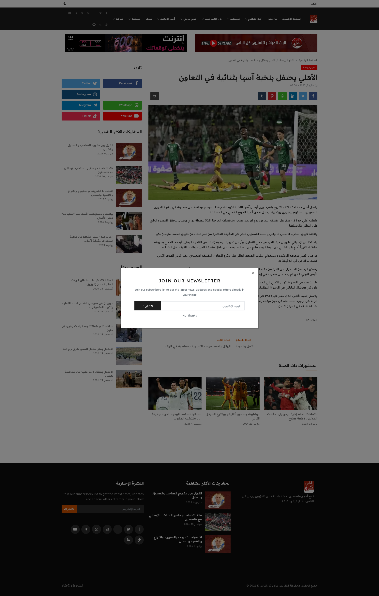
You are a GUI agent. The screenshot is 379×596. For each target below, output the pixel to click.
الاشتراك (148, 306)
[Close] (252, 273)
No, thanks (189, 315)
